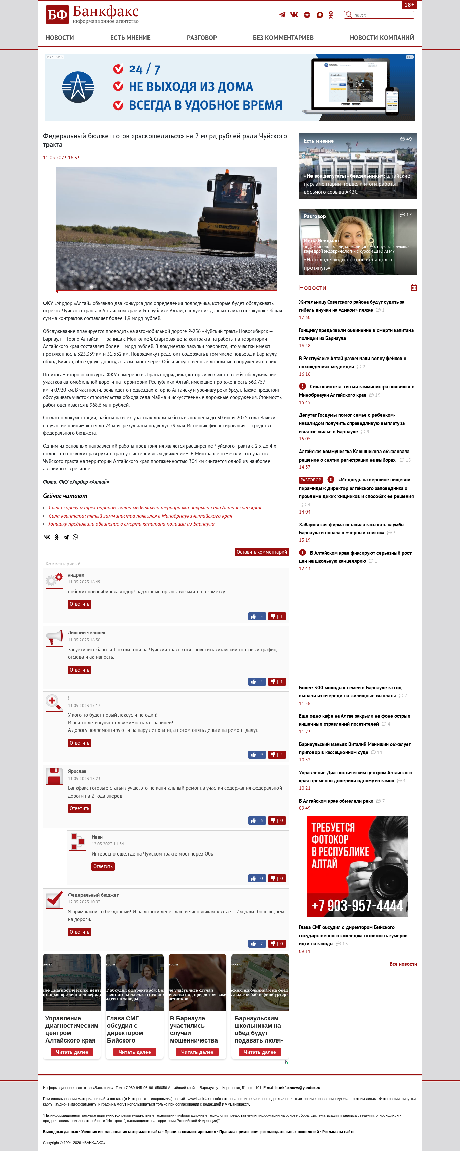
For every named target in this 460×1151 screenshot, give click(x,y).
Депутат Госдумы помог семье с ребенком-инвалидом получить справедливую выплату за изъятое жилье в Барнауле (352, 423)
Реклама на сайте (338, 1132)
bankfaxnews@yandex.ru (297, 1088)
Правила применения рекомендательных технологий (269, 1132)
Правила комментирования (190, 1132)
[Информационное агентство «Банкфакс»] (102, 15)
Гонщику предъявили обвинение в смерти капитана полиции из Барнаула (131, 523)
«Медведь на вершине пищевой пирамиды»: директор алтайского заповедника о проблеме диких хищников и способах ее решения (356, 487)
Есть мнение (130, 38)
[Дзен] (308, 15)
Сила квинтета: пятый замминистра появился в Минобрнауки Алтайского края (140, 515)
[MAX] (321, 15)
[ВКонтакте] (295, 15)
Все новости (403, 964)
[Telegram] (283, 15)
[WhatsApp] (75, 537)
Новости (60, 38)
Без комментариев (283, 38)
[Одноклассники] (331, 15)
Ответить (79, 604)
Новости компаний (382, 38)
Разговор (202, 38)
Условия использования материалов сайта (121, 1132)
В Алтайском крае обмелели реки (336, 801)
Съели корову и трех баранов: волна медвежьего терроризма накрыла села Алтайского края (154, 507)
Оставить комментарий (262, 552)
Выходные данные (60, 1132)
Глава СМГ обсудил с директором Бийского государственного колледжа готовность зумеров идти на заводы (353, 935)
